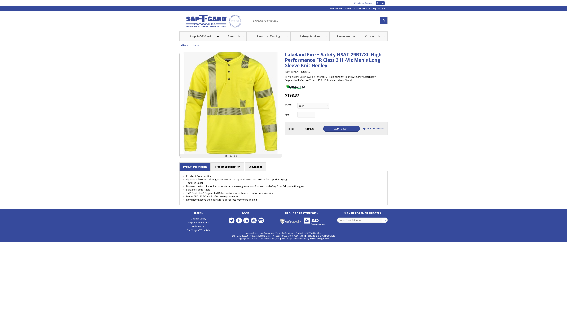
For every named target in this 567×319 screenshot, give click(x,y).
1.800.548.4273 (280, 236)
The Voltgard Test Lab (198, 230)
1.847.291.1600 (296, 236)
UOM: (288, 104)
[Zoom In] (226, 156)
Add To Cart (341, 128)
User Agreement (266, 233)
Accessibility (252, 233)
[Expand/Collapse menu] (217, 36)
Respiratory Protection (198, 222)
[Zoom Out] (231, 156)
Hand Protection (198, 226)
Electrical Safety (198, 218)
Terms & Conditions (285, 233)
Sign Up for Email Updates (362, 213)
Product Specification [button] (227, 166)
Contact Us (301, 233)
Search (198, 213)
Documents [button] (255, 166)
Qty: (287, 114)
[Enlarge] (235, 156)
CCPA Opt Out (314, 233)
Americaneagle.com (319, 238)
